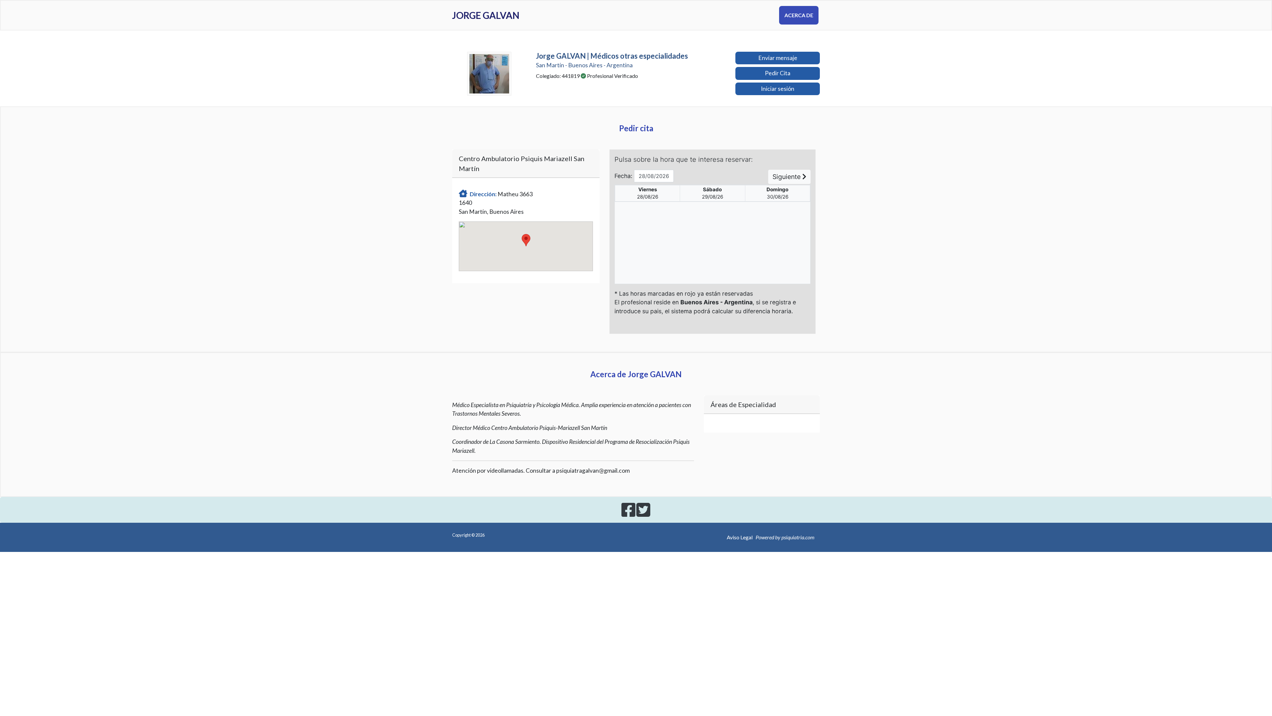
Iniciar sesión (777, 88)
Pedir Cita (777, 73)
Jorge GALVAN (485, 15)
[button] (526, 240)
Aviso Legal (740, 537)
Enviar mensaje (777, 57)
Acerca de (798, 15)
